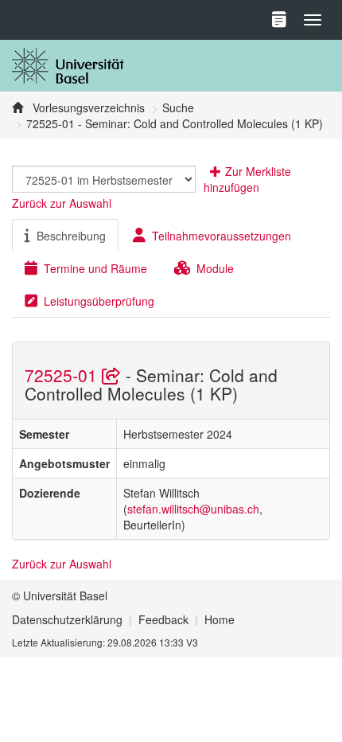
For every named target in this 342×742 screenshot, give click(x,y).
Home (219, 619)
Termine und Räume (95, 268)
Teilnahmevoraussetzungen (221, 236)
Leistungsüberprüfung (99, 301)
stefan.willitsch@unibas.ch (193, 509)
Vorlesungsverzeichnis (87, 107)
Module (215, 268)
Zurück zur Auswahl (61, 203)
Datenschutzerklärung (67, 619)
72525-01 (63, 375)
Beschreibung (71, 236)
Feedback (163, 619)
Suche (178, 107)
